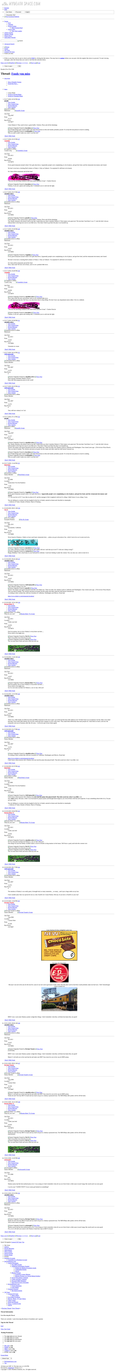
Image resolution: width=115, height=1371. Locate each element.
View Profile (11, 102)
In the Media (15, 1287)
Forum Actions (12, 26)
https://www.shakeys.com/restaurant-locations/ (21, 596)
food (2, 1326)
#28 (19, 192)
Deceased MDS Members (19, 1281)
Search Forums (8, 1253)
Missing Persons (16, 1273)
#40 (19, 694)
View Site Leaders (17, 31)
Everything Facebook (14, 1297)
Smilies (6, 1347)
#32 (19, 352)
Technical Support (13, 1289)
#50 (19, 1193)
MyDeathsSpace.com (10, 1361)
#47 (19, 1063)
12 (27, 63)
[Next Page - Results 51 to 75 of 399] (31, 63)
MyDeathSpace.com (10, 1261)
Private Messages (9, 1248)
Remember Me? (11, 15)
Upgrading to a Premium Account (17, 1260)
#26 (19, 99)
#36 (19, 508)
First (13, 63)
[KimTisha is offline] (23, 474)
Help (5, 9)
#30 (19, 271)
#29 (19, 229)
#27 (19, 139)
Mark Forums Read (17, 28)
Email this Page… (13, 83)
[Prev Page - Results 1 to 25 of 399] (18, 63)
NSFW (10, 1305)
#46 (19, 1023)
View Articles (12, 107)
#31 (19, 320)
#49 (19, 1158)
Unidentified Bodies (21, 1269)
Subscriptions (8, 1250)
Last (35, 63)
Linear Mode (11, 93)
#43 (19, 811)
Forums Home (8, 1255)
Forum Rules (4, 1355)
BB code (6, 1345)
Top (23, 1242)
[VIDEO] (7, 1350)
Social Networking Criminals (20, 1277)
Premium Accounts (9, 1258)
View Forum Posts (13, 104)
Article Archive (8, 32)
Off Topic (7, 50)
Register (6, 8)
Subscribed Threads (10, 37)
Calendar (10, 24)
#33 (19, 386)
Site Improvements (17, 1290)
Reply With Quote (9, 136)
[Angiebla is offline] (21, 150)
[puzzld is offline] (20, 110)
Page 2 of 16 (4, 63)
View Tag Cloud (5, 1329)
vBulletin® (11, 1368)
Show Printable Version (14, 82)
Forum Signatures (17, 1286)
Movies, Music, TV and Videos (17, 1299)
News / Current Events (14, 1303)
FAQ (9, 23)
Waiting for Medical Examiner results (25, 1268)
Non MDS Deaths (17, 1264)
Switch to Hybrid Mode (14, 94)
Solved (17, 1271)
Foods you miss (20, 73)
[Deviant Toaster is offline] (25, 912)
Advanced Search (9, 44)
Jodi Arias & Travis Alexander (20, 1282)
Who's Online (8, 1251)
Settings (6, 1247)
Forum (6, 21)
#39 (19, 657)
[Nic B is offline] (24, 519)
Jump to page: (8, 66)
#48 (19, 1102)
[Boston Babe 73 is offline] (27, 614)
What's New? (8, 36)
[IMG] (6, 1349)
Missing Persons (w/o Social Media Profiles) (27, 1276)
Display (6, 89)
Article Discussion (13, 1263)
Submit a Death (8, 34)
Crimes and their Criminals (19, 1279)
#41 (19, 729)
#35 (19, 463)
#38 (19, 602)
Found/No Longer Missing (22, 1274)
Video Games (12, 1300)
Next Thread (15, 1308)
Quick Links (11, 29)
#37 (19, 559)
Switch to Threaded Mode (15, 96)
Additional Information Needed (20, 1266)
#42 (19, 766)
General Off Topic (9, 52)
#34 (19, 417)
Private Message (12, 105)
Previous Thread (6, 1308)
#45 (19, 901)
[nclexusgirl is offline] (23, 1169)
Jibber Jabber (15, 1295)
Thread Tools (7, 78)
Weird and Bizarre (13, 1302)
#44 (19, 867)
